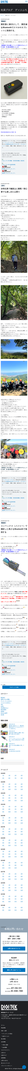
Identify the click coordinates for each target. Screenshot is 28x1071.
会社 (2, 704)
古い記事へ (3, 684)
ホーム (2, 15)
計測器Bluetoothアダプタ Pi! (12, 144)
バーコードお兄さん (6, 702)
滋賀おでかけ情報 (5, 699)
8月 (22, 778)
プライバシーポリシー (6, 1065)
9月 (3, 789)
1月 (3, 775)
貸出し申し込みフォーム (14, 970)
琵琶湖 (2, 711)
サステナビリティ (5, 1050)
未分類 (2, 714)
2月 (9, 775)
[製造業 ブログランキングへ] (6, 167)
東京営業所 (3, 709)
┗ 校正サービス (5, 1036)
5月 (3, 778)
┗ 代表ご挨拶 (4, 1044)
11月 (15, 789)
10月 (9, 789)
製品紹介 (3, 21)
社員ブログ (4, 1055)
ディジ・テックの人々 (6, 701)
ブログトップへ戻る (14, 687)
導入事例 (3, 1038)
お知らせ (3, 1052)
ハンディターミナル (8, 142)
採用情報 (3, 1057)
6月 (9, 778)
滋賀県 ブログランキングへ (8, 173)
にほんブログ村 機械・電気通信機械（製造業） (13, 160)
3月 (15, 775)
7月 (15, 778)
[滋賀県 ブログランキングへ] (6, 171)
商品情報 (3, 1027)
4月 (22, 775)
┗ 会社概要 (4, 1047)
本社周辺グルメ (4, 707)
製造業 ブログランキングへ (8, 168)
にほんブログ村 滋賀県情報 (8, 164)
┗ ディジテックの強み (6, 1033)
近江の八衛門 (4, 713)
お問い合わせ (4, 1060)
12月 (22, 789)
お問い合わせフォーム (14, 948)
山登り (3, 185)
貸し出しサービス (5, 1063)
